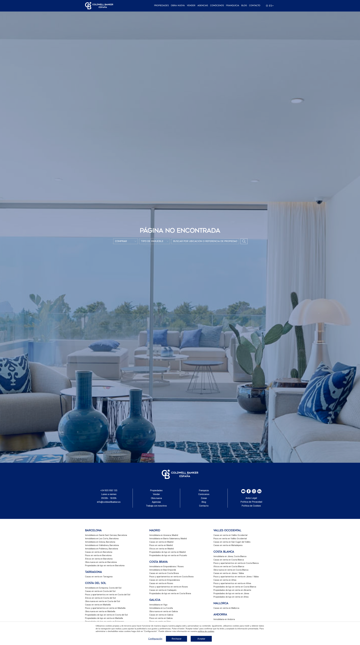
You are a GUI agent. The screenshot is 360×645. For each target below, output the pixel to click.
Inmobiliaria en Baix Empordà (162, 570)
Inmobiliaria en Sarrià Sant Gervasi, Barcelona (106, 535)
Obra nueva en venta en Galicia (163, 611)
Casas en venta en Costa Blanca (228, 559)
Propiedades (161, 5)
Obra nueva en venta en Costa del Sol (102, 601)
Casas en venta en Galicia (161, 615)
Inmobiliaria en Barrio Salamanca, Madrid (168, 538)
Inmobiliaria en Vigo (158, 604)
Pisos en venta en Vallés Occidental (230, 538)
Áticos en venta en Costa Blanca (228, 566)
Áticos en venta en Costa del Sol (100, 598)
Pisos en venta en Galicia (161, 618)
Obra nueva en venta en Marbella (100, 611)
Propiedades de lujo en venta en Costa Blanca (234, 586)
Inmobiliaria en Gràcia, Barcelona (100, 542)
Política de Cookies (251, 505)
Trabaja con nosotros (156, 505)
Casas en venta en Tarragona (98, 576)
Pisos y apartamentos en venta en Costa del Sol (107, 594)
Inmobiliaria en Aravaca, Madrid (163, 535)
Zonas (204, 498)
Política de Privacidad (251, 501)
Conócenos (217, 5)
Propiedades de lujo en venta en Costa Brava (170, 593)
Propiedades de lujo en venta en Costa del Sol (106, 615)
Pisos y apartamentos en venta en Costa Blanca (236, 563)
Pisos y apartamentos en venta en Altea (232, 583)
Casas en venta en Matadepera (227, 545)
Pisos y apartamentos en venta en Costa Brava (171, 576)
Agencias (202, 5)
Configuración (155, 639)
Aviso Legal (251, 498)
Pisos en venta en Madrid (161, 545)
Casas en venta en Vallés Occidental (230, 535)
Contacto (254, 5)
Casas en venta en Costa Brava (164, 573)
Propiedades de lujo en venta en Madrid (167, 552)
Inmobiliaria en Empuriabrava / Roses (166, 566)
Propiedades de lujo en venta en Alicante (232, 590)
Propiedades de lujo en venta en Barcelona (104, 565)
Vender (191, 5)
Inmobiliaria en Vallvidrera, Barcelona (102, 545)
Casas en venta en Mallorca (226, 608)
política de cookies (206, 631)
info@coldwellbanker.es (109, 502)
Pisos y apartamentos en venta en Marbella (105, 608)
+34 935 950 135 (108, 490)
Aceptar (201, 639)
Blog (244, 5)
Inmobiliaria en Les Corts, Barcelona (102, 538)
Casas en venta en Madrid (161, 542)
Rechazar (176, 639)
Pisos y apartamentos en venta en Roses (168, 586)
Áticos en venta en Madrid (161, 548)
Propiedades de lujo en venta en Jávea (231, 593)
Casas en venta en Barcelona (98, 552)
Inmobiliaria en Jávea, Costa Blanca (229, 556)
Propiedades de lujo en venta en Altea (230, 597)
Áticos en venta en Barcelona (98, 559)
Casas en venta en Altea (224, 580)
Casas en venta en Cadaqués (162, 590)
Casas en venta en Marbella (98, 604)
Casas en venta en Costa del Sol (100, 591)
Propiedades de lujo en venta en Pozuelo (168, 555)
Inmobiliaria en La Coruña (161, 608)
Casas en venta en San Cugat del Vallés (231, 542)
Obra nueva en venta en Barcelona (101, 562)
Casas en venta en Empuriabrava (164, 580)
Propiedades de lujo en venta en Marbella (104, 618)
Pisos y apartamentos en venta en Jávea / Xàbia (236, 576)
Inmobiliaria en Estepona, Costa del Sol (103, 588)
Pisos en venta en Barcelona (98, 555)
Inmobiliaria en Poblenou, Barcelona (101, 548)
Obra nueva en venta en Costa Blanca (230, 570)
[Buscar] (244, 241)
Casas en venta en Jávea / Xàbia (228, 573)
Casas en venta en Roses (161, 583)
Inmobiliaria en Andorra (224, 619)
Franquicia (232, 5)
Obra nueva (178, 5)
